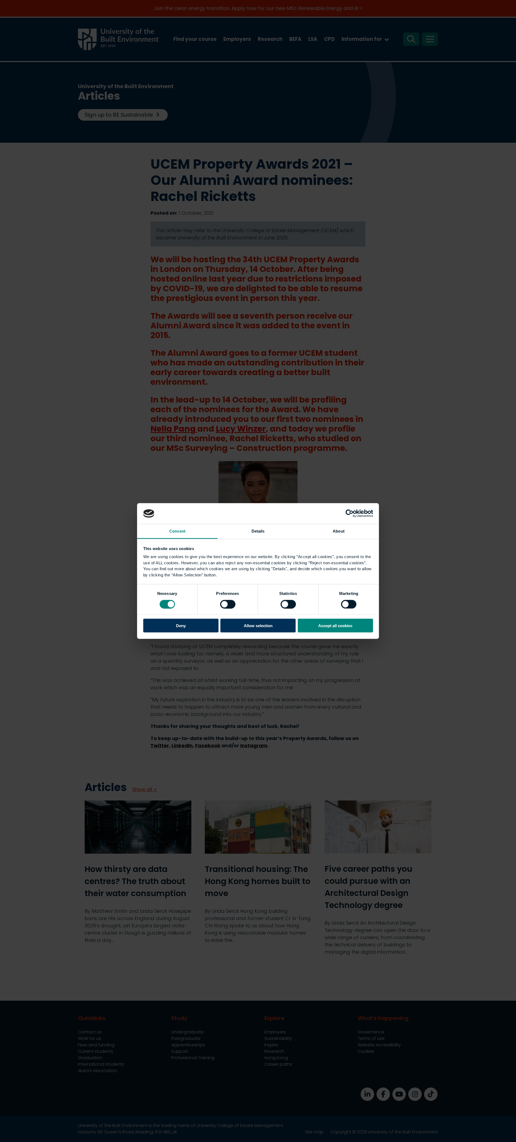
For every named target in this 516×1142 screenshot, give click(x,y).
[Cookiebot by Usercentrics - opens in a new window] (349, 513)
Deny (181, 625)
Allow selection (258, 625)
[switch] (227, 604)
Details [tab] (258, 531)
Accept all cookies (335, 625)
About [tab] (339, 531)
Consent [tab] (177, 531)
